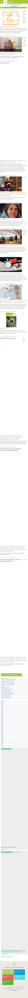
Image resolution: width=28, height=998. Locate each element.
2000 (2, 739)
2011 (2, 723)
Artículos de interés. (8, 9)
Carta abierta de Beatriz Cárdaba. (11, 202)
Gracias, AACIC (4, 219)
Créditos (21, 988)
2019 (2, 711)
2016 (2, 716)
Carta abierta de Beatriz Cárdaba (8, 679)
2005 (2, 732)
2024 (2, 703)
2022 (2, 706)
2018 (2, 713)
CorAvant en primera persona (7, 684)
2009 (2, 726)
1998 (2, 742)
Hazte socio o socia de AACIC (8, 971)
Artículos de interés (5, 678)
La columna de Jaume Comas (7, 692)
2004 (2, 734)
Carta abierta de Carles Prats (7, 681)
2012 (2, 721)
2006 (2, 731)
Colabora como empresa (6, 977)
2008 (2, 728)
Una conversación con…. (12, 557)
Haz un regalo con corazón (7, 982)
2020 (2, 710)
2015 (2, 718)
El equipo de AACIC (5, 687)
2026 (2, 700)
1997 (2, 744)
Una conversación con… (6, 697)
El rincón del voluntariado (6, 689)
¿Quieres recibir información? (10, 987)
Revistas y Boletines (5, 695)
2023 (2, 705)
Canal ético (17, 988)
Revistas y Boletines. (12, 311)
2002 (2, 737)
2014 (2, 719)
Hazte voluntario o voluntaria (18, 977)
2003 (2, 736)
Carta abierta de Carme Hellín (7, 683)
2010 (2, 724)
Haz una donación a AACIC (18, 971)
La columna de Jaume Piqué (7, 694)
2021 (2, 708)
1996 (2, 745)
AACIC (11, 1)
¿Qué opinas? (18, 987)
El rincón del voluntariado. (12, 35)
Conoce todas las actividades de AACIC (11, 674)
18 (19, 670)
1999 (2, 741)
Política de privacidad (10, 988)
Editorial (3, 686)
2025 (2, 702)
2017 (2, 715)
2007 (2, 729)
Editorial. (13, 9)
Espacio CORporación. (12, 446)
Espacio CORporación (5, 691)
